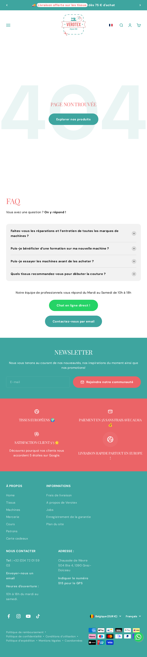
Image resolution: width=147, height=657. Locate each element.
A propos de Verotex (61, 503)
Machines (13, 510)
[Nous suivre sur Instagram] (18, 616)
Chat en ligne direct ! (73, 305)
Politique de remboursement (24, 632)
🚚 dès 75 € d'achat (73, 5)
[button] (110, 25)
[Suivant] (140, 5)
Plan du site (55, 524)
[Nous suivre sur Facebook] (8, 616)
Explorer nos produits (73, 119)
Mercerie (12, 517)
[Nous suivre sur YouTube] (28, 616)
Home (10, 495)
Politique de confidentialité (24, 636)
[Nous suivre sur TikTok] (38, 616)
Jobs (49, 510)
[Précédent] (6, 5)
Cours (10, 524)
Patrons (11, 531)
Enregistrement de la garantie (68, 517)
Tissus (11, 503)
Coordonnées (73, 640)
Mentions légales (50, 640)
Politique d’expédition (20, 640)
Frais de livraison (59, 495)
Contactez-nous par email (74, 321)
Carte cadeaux (17, 538)
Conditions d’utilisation (61, 636)
